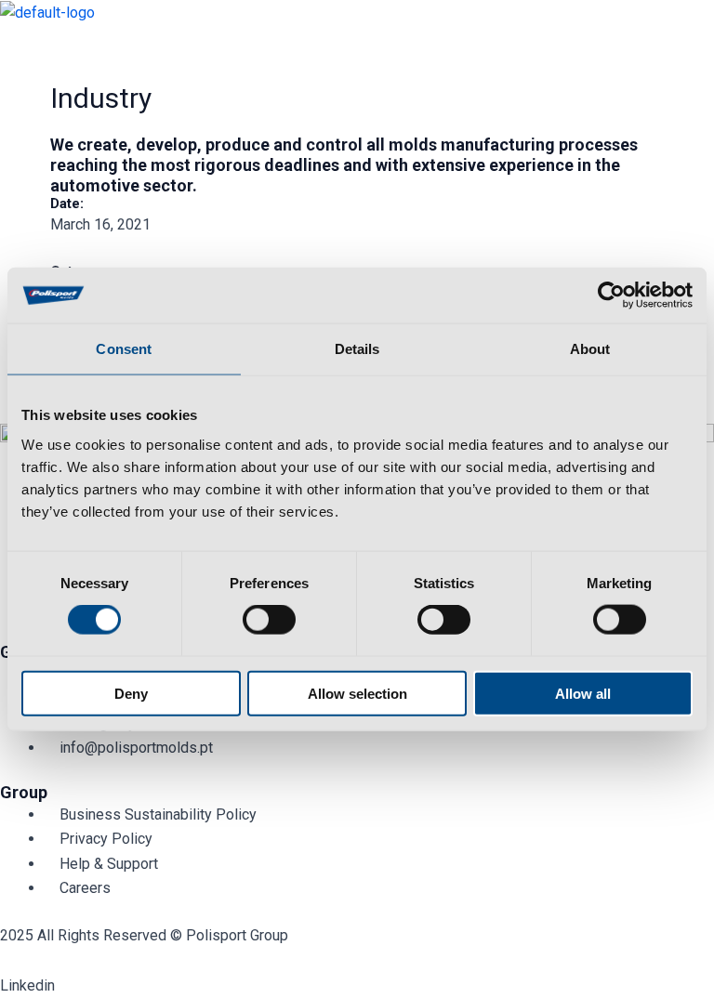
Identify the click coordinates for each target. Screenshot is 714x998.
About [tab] (590, 349)
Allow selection (357, 693)
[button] (357, 42)
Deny (131, 693)
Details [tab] (357, 349)
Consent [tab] (124, 349)
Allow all (583, 693)
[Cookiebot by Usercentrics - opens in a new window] (611, 295)
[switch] (269, 620)
